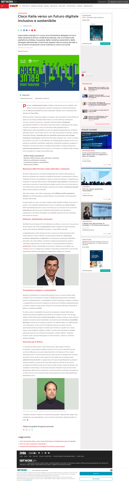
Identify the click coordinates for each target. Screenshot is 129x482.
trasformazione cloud (39, 105)
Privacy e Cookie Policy (45, 456)
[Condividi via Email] (32, 30)
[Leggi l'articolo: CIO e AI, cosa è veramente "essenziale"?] (96, 184)
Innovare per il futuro (31, 164)
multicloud (26, 246)
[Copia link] (29, 30)
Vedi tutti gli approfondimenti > (102, 124)
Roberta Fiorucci (23, 51)
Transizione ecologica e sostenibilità (36, 162)
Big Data (46, 6)
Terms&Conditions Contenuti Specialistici (64, 456)
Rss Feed (35, 456)
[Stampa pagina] (35, 30)
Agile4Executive (88, 6)
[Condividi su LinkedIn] (24, 30)
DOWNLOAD (105, 43)
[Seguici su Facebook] (45, 453)
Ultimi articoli (26, 6)
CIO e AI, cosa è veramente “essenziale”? (33, 444)
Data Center (62, 6)
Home (20, 26)
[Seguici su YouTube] (49, 453)
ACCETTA (96, 474)
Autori (25, 456)
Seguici (31, 453)
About (21, 456)
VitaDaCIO (79, 6)
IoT (36, 125)
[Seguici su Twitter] (42, 453)
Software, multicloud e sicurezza (35, 160)
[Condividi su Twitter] (21, 30)
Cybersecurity (54, 6)
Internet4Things (71, 6)
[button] (4, 6)
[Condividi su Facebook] (26, 30)
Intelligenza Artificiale (37, 6)
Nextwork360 (23, 463)
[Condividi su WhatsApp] (18, 30)
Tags (30, 456)
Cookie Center (80, 456)
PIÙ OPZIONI (95, 479)
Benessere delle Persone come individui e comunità (41, 158)
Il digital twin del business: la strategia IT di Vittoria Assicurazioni (42, 446)
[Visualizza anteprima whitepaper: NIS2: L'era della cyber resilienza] (96, 31)
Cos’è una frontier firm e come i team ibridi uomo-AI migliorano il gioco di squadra (48, 441)
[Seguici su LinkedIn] (39, 453)
